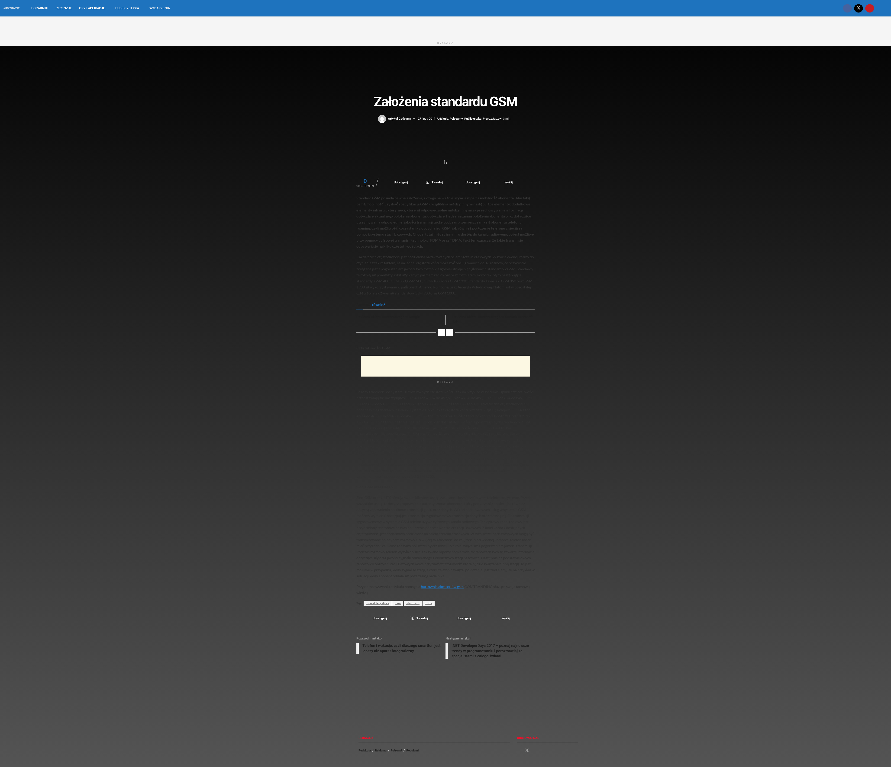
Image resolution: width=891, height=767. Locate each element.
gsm (398, 603)
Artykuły (442, 118)
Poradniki (39, 8)
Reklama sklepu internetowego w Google (388, 317)
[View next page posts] (449, 332)
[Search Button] (886, 8)
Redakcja (364, 750)
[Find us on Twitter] (858, 8)
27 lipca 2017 (426, 118)
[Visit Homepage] (11, 8)
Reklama (381, 750)
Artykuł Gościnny (399, 118)
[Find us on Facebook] (847, 8)
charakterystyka (377, 603)
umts (428, 603)
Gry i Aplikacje (92, 8)
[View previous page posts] (441, 332)
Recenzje (64, 8)
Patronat (396, 750)
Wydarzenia (159, 8)
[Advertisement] (445, 27)
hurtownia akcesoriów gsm (442, 586)
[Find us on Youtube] (869, 8)
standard (413, 603)
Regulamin (413, 750)
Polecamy (456, 118)
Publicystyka (127, 8)
